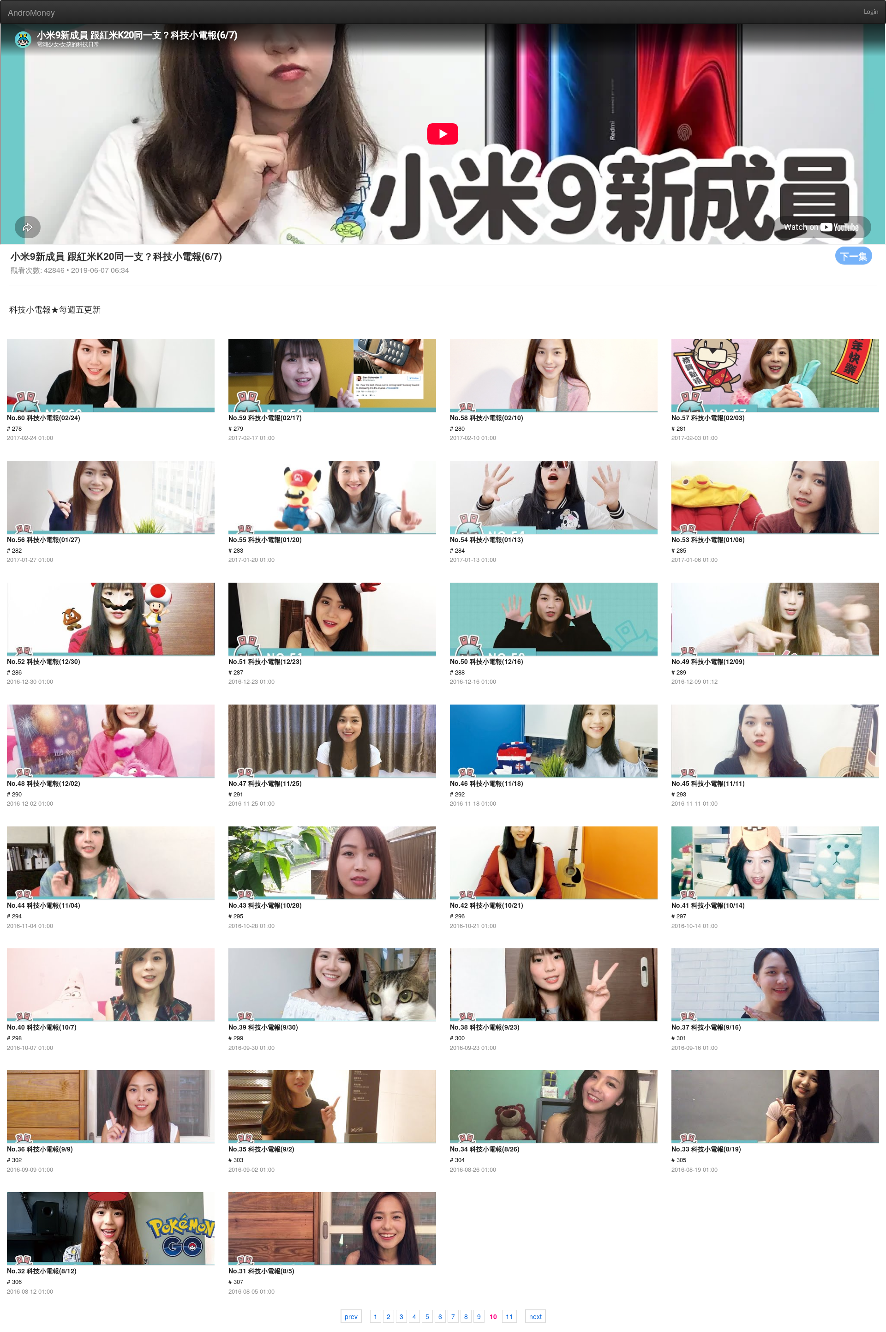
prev (351, 1316)
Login (871, 12)
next (535, 1316)
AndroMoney (31, 12)
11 (509, 1316)
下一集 (854, 255)
